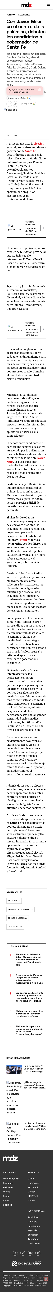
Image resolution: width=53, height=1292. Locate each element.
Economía (8, 1183)
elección (39, 143)
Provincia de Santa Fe (20, 909)
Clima (31, 1178)
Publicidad (33, 1217)
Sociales (7, 1205)
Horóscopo (33, 1183)
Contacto (32, 1221)
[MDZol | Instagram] (22, 1253)
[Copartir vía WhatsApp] (9, 104)
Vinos (6, 1200)
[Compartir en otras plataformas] (15, 104)
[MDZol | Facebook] (15, 1253)
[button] (48, 5)
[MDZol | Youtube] (30, 1253)
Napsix (31, 1200)
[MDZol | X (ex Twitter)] (37, 1253)
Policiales (8, 1187)
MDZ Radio (33, 1187)
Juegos (31, 1191)
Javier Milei (15, 927)
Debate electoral (17, 918)
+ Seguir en (27, 104)
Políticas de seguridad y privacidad (34, 1230)
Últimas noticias (11, 1178)
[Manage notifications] (46, 1279)
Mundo (6, 1191)
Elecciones (14, 901)
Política (11, 15)
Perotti (23, 540)
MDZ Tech (33, 1196)
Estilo (6, 1196)
